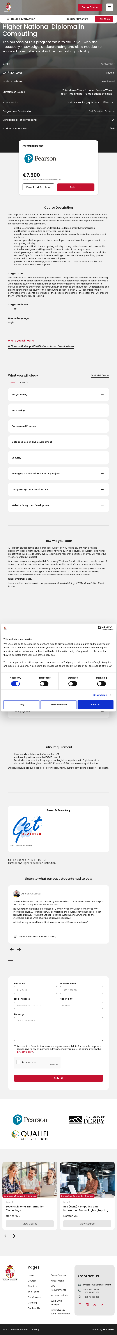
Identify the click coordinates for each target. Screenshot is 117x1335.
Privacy (35, 1329)
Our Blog (32, 1302)
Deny (21, 704)
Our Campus (34, 1297)
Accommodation (60, 1295)
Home (31, 1275)
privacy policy (25, 1051)
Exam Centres (58, 1275)
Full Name (19, 983)
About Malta (57, 1280)
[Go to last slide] (11, 949)
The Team (33, 1291)
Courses (32, 1280)
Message (19, 1014)
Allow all (95, 704)
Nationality (66, 998)
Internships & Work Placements (60, 1311)
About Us (32, 1286)
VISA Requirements (58, 1288)
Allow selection (58, 704)
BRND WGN (109, 1329)
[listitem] (58, 914)
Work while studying (56, 1302)
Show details (100, 695)
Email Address (22, 998)
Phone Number (68, 983)
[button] (109, 7)
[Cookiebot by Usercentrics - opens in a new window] (100, 628)
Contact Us (34, 1308)
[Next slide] (19, 949)
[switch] (44, 683)
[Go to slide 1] (10, 960)
